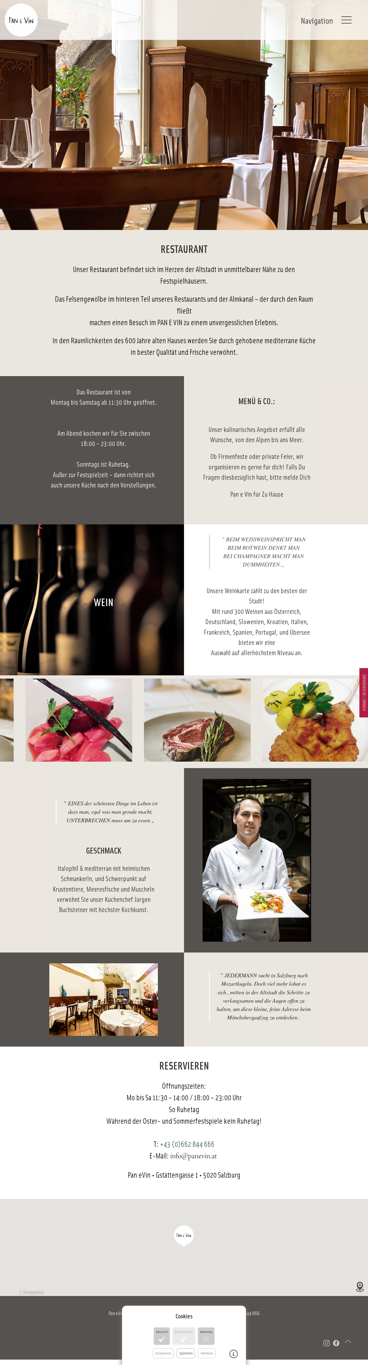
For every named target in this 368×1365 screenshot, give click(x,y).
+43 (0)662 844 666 (187, 1144)
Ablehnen (206, 1353)
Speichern (186, 1353)
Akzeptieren (163, 1353)
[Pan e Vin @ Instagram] (323, 1344)
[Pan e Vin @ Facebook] (333, 1344)
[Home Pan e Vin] (40, 18)
